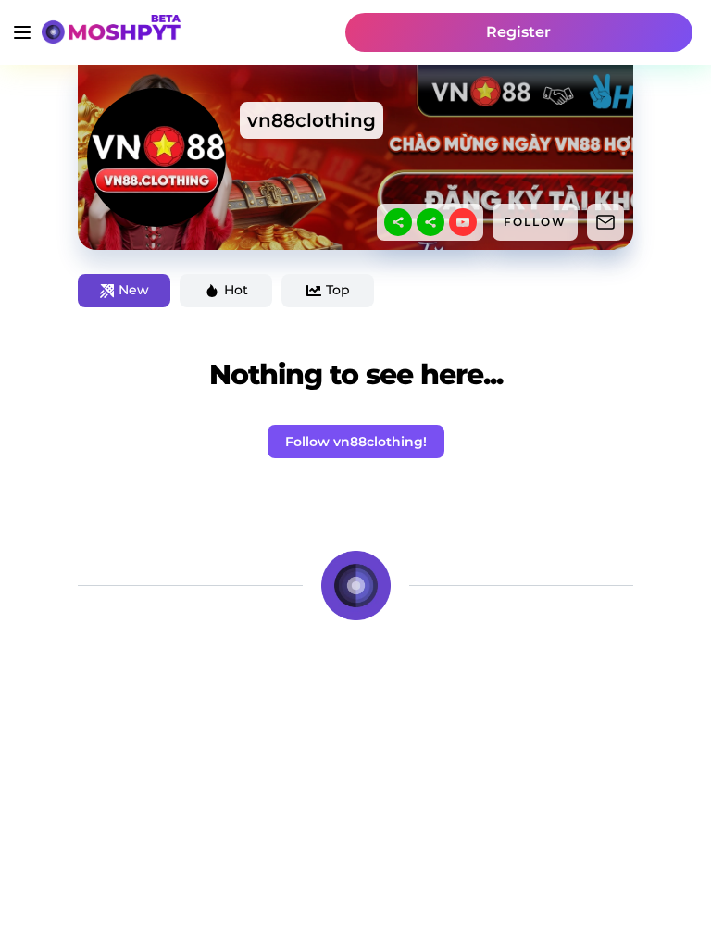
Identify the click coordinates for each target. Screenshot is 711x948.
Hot (236, 289)
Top (338, 289)
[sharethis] (398, 222)
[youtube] (463, 222)
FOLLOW (535, 222)
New (133, 289)
